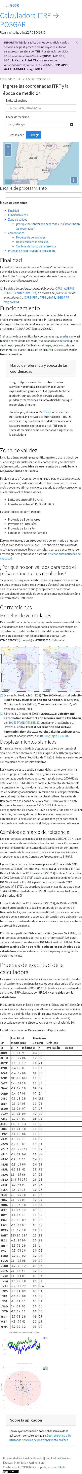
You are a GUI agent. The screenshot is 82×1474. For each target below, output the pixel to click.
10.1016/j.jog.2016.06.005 (54, 736)
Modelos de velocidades (31, 237)
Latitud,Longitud (16, 100)
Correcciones (16, 233)
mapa (48, 345)
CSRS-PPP (53, 65)
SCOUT (9, 60)
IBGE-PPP (19, 69)
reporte (65, 341)
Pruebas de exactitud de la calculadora (32, 251)
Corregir (34, 135)
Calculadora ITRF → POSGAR (30, 20)
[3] (52, 639)
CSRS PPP (44, 412)
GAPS (7, 69)
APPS (64, 65)
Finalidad (13, 210)
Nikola (61, 1467)
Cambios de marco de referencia (36, 246)
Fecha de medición (17, 117)
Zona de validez (17, 219)
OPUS (48, 56)
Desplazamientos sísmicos (32, 242)
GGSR (30, 1467)
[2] (17, 639)
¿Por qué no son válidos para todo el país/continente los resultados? (38, 570)
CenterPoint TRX (26, 60)
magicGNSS (34, 69)
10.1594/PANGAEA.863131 (24, 722)
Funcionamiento (18, 215)
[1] (9, 275)
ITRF (37, 51)
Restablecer (16, 135)
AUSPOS (58, 56)
